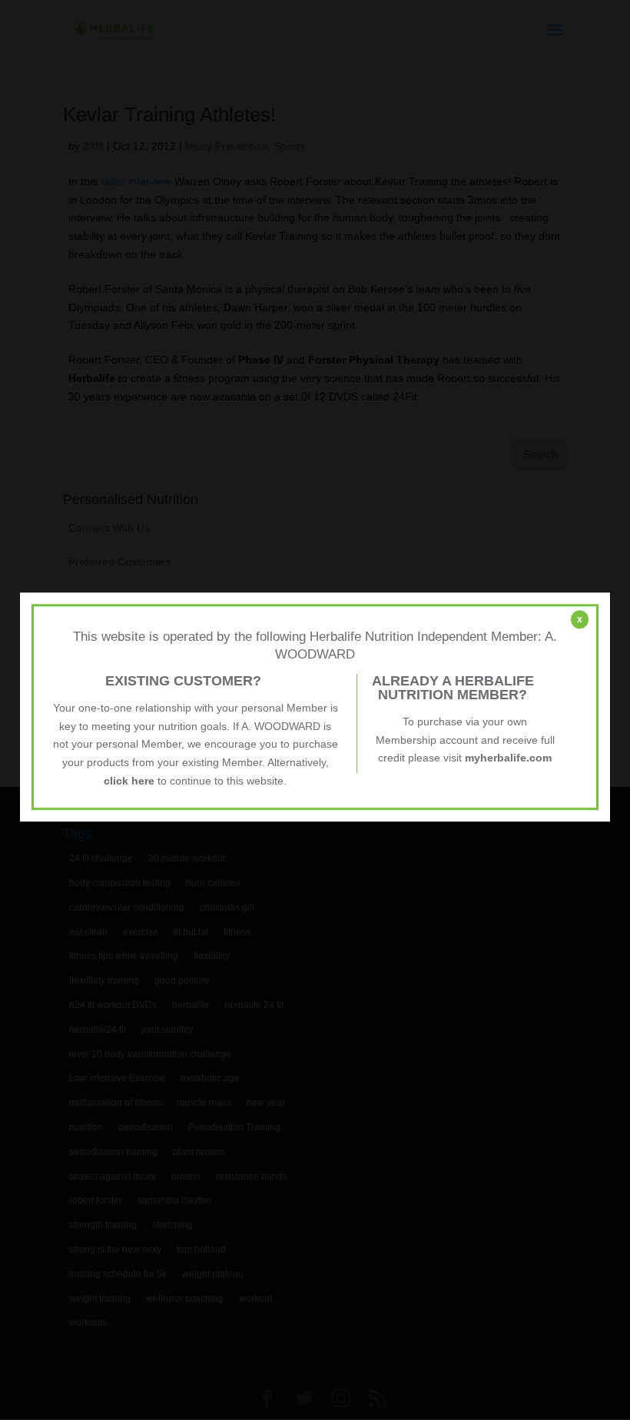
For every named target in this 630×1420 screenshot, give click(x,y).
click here (129, 781)
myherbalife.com (508, 758)
